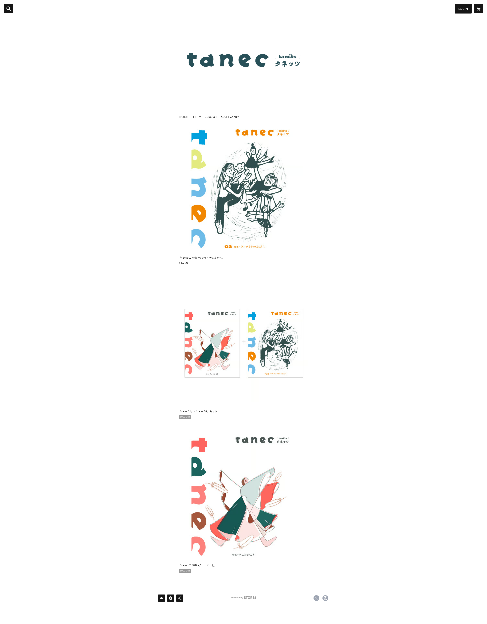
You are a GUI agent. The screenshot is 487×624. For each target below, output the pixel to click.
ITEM (197, 116)
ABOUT (211, 116)
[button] (463, 9)
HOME (184, 116)
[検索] (8, 8)
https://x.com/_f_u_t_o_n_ (316, 598)
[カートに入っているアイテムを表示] (478, 8)
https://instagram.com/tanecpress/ (325, 598)
